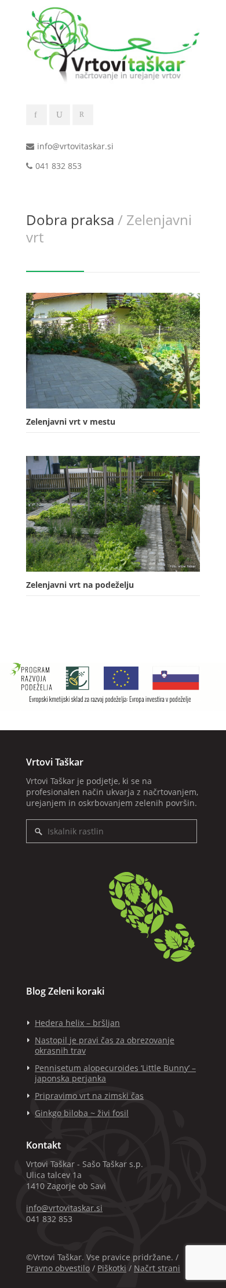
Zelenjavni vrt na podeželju (80, 584)
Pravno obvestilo (58, 1268)
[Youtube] (59, 115)
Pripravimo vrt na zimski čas (89, 1095)
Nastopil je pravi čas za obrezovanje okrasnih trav (104, 1045)
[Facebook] (36, 115)
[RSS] (82, 115)
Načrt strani (157, 1268)
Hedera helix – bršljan (77, 1022)
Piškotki (111, 1268)
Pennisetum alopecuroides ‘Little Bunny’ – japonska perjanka (115, 1073)
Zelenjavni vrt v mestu (70, 421)
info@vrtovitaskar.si (75, 146)
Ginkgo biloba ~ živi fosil (82, 1112)
